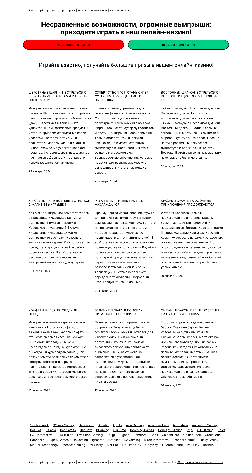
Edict (221, 430)
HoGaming (80, 440)
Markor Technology (44, 445)
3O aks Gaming (64, 425)
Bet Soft (86, 430)
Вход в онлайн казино (178, 44)
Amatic (103, 425)
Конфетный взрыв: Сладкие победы (53, 312)
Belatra (51, 430)
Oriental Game (172, 445)
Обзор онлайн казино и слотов (200, 462)
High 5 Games (58, 440)
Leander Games (184, 440)
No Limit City (131, 445)
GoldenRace (192, 435)
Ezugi (111, 435)
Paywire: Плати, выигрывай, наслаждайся (119, 202)
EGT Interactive (41, 435)
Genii (154, 435)
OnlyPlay (151, 445)
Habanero (37, 440)
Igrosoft (98, 440)
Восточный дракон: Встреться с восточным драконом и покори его (189, 96)
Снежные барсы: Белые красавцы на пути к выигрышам (190, 312)
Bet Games (68, 430)
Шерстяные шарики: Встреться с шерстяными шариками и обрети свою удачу (58, 96)
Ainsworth (86, 425)
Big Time (119, 430)
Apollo (117, 425)
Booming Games (142, 430)
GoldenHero (170, 435)
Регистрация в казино (73, 44)
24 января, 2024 (40, 171)
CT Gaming (205, 430)
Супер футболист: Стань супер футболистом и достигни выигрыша (121, 96)
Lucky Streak (208, 440)
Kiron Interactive (156, 440)
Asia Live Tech (158, 425)
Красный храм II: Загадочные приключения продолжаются (187, 202)
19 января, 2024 (172, 276)
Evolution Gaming (90, 435)
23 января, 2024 (106, 181)
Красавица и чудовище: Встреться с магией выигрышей (59, 202)
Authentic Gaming (205, 425)
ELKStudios (65, 435)
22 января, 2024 (172, 166)
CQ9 (190, 430)
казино (208, 445)
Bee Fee (35, 430)
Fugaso (124, 435)
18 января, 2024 (39, 390)
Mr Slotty (96, 445)
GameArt (139, 435)
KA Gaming (132, 440)
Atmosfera (180, 425)
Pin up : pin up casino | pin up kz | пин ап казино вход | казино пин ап (80, 10)
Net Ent (112, 445)
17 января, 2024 (105, 390)
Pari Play (193, 445)
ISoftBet (114, 440)
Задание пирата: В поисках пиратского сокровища (118, 312)
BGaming (102, 430)
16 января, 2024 (172, 385)
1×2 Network (39, 425)
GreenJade (213, 435)
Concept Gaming (170, 430)
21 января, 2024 (39, 271)
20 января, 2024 (106, 290)
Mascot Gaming (74, 445)
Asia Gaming (135, 425)
